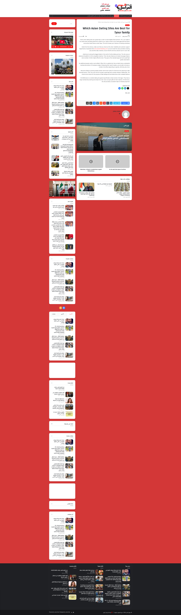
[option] (104, 137)
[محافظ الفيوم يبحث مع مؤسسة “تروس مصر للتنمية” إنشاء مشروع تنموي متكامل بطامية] (99, 587)
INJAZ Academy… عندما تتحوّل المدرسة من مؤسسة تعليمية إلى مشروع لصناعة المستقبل (58, 104)
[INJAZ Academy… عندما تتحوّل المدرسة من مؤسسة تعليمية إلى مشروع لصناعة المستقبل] (69, 104)
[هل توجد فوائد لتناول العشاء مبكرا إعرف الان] (99, 572)
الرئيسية (127, 22)
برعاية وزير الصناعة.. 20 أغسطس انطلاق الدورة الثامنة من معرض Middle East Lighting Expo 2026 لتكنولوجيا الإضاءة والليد (57, 96)
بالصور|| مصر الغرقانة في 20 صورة (104, 184)
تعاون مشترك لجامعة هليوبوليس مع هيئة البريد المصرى (67, 172)
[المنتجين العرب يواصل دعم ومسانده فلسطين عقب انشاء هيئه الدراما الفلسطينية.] (86, 187)
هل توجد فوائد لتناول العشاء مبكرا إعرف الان (87, 571)
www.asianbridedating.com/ (101, 48)
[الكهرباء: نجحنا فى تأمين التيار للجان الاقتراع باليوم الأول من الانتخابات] (99, 600)
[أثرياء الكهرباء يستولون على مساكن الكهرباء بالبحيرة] (69, 394)
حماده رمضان (124, 36)
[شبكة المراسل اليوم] (116, 7)
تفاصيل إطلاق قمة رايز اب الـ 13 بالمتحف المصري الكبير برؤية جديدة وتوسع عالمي (62, 71)
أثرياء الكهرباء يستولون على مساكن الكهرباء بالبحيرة (58, 393)
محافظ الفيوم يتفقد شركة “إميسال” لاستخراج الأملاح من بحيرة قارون (86, 592)
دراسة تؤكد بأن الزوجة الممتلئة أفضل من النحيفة (58, 399)
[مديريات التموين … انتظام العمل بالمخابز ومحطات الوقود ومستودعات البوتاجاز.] (122, 187)
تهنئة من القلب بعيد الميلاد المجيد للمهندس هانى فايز (58, 206)
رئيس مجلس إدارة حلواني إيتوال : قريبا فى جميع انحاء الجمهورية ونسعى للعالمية (58, 406)
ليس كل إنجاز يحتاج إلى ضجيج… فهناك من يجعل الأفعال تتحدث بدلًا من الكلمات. (66, 157)
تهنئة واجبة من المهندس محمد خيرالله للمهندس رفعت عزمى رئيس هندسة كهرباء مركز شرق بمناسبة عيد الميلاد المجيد (58, 215)
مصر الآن (123, 22)
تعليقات (53, 314)
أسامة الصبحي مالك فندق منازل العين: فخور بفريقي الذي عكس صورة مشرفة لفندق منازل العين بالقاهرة (66, 165)
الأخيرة (70, 314)
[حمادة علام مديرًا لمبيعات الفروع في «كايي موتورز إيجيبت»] (69, 87)
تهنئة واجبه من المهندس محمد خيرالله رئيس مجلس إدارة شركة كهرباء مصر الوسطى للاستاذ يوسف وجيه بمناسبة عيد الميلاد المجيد (58, 238)
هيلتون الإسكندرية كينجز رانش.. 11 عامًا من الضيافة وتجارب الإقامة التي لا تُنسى (58, 121)
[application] (62, 42)
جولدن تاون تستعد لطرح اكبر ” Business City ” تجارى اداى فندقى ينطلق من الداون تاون (115, 137)
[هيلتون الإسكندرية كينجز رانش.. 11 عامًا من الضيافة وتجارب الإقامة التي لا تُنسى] (69, 121)
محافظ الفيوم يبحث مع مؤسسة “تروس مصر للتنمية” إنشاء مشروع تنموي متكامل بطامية (87, 586)
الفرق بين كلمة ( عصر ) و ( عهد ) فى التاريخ (58, 413)
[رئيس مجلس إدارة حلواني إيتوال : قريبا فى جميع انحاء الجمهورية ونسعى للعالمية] (69, 407)
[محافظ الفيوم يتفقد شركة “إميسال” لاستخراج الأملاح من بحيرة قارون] (99, 593)
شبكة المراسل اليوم (107, 612)
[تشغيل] (71, 46)
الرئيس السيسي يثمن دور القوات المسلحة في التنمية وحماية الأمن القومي (63, 194)
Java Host (57, 612)
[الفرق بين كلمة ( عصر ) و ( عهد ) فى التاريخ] (69, 414)
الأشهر (62, 314)
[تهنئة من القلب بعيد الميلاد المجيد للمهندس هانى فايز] (69, 207)
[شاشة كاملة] (53, 46)
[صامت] (55, 46)
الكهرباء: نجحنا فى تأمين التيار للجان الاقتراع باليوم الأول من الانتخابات (87, 599)
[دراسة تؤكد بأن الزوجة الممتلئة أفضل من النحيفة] (69, 400)
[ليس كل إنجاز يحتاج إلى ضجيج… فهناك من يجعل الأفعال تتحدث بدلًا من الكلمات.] (55, 158)
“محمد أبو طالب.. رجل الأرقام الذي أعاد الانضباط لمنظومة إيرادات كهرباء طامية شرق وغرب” (58, 247)
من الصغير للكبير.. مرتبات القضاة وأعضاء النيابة (59, 388)
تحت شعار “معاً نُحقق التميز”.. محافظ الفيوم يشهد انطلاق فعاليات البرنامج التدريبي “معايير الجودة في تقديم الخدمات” (86, 579)
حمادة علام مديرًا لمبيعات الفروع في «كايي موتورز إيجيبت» (58, 87)
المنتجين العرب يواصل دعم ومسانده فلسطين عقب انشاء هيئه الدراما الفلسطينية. (86, 194)
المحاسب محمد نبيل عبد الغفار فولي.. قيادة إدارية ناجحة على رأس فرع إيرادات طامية (67, 138)
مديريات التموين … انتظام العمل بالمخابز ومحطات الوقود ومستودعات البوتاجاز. (123, 194)
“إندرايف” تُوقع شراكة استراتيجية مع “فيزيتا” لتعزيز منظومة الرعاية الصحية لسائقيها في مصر (95, 15)
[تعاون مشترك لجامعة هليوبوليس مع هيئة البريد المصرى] (55, 173)
